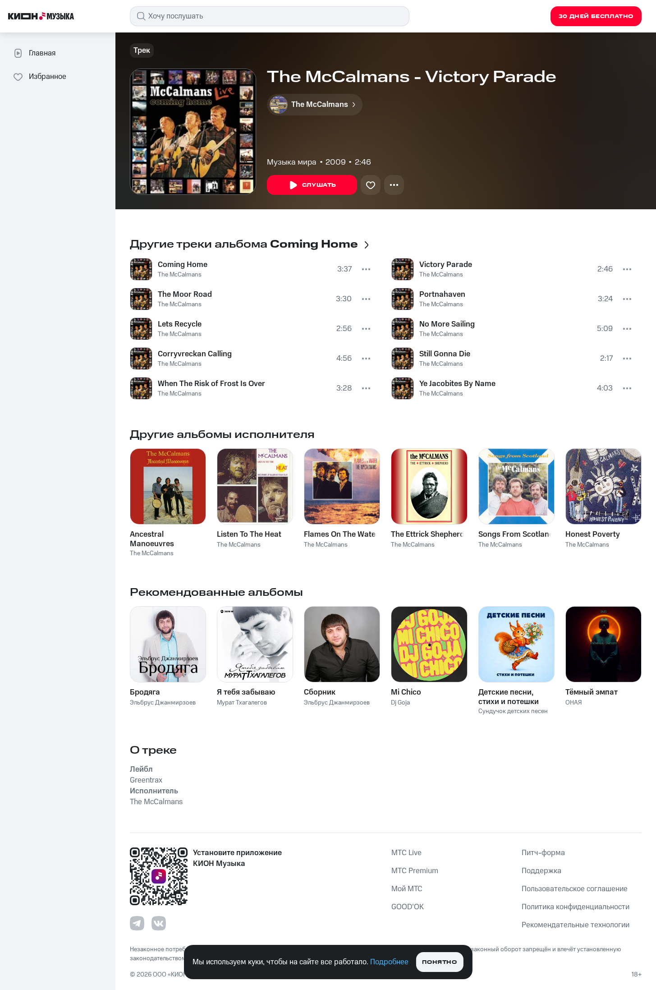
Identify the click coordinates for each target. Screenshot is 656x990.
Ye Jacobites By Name (457, 383)
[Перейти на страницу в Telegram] (137, 923)
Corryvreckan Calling (195, 354)
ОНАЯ (573, 702)
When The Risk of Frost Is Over (211, 383)
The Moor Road (185, 294)
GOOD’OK (407, 907)
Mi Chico (406, 692)
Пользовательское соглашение (575, 889)
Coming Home (182, 264)
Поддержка (541, 871)
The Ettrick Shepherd (427, 534)
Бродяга (145, 692)
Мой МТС (406, 889)
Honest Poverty (592, 534)
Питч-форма (543, 852)
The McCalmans (180, 274)
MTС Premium (414, 871)
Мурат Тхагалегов (242, 702)
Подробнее (389, 962)
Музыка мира (292, 162)
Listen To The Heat (249, 534)
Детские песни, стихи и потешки (508, 697)
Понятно (439, 962)
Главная (42, 53)
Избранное (47, 76)
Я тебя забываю (246, 692)
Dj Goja (400, 702)
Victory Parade (445, 264)
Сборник (319, 692)
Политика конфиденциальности (575, 907)
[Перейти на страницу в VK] (158, 923)
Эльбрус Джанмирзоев (163, 702)
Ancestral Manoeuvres (152, 539)
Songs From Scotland (516, 534)
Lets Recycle (180, 324)
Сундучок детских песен (513, 711)
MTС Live (406, 852)
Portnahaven (442, 294)
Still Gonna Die (444, 354)
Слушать (319, 185)
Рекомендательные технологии (575, 925)
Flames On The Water (341, 534)
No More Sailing (447, 324)
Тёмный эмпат (591, 692)
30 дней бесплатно (596, 16)
